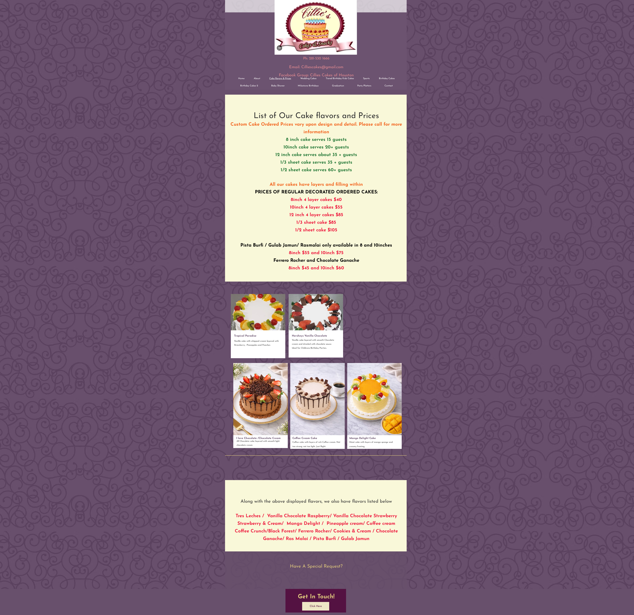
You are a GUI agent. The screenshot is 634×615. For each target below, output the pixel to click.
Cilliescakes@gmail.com (322, 67)
